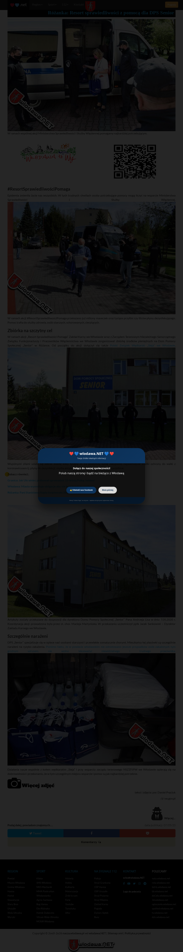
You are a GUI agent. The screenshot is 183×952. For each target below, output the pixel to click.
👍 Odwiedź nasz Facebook (81, 490)
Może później (107, 490)
